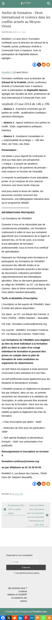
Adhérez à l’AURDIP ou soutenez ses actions (17, 597)
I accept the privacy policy (27, 573)
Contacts (23, 591)
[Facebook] (35, 65)
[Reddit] (44, 65)
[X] (39, 65)
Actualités (17, 494)
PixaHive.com (40, 611)
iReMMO (6, 72)
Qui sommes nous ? (17, 588)
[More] (48, 65)
